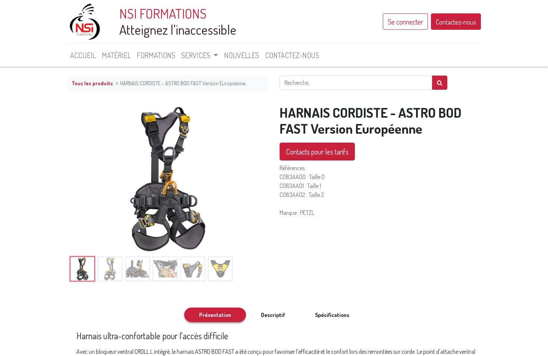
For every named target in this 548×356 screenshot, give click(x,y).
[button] (82, 179)
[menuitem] (83, 55)
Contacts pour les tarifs (317, 151)
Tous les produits (92, 83)
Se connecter (405, 21)
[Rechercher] (439, 83)
